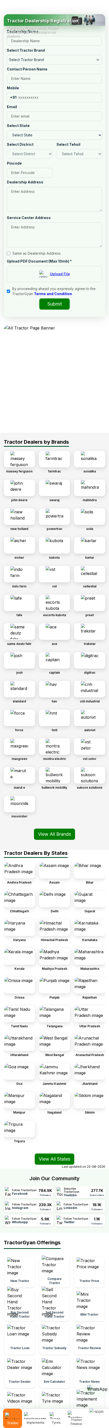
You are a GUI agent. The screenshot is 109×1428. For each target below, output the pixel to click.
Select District (20, 144)
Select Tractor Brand (26, 50)
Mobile (13, 88)
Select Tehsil (68, 144)
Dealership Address (25, 182)
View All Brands (54, 834)
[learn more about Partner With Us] (97, 1414)
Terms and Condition (53, 294)
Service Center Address (29, 217)
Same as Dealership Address (36, 253)
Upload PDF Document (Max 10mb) (39, 261)
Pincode (14, 163)
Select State (18, 125)
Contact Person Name (27, 69)
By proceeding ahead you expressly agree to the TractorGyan (54, 291)
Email (12, 107)
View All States (54, 1159)
